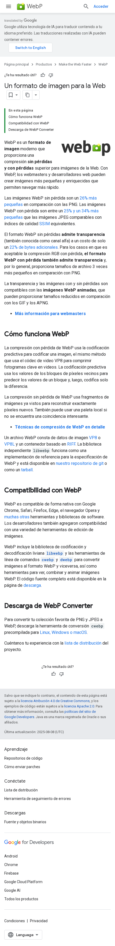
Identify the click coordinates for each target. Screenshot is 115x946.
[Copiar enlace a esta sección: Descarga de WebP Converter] (98, 606)
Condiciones (14, 921)
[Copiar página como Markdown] (27, 94)
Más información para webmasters (50, 313)
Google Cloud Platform (23, 882)
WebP (35, 6)
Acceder (101, 6)
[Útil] (43, 75)
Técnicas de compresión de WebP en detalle (60, 427)
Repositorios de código (23, 758)
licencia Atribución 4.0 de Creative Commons (55, 701)
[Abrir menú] (8, 6)
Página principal (16, 64)
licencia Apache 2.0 (79, 706)
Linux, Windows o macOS (63, 632)
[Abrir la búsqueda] (86, 6)
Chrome (11, 865)
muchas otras (16, 516)
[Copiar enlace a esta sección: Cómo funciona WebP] (74, 334)
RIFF (71, 444)
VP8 (93, 437)
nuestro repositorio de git (79, 463)
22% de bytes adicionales (34, 247)
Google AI (12, 890)
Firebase (11, 873)
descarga (32, 585)
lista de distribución (82, 643)
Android (11, 856)
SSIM (44, 223)
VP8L (9, 444)
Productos (44, 64)
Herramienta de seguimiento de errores (37, 798)
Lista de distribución (21, 790)
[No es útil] (51, 75)
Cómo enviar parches (22, 767)
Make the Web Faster (75, 64)
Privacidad (39, 921)
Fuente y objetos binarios (25, 822)
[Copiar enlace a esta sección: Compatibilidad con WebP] (86, 491)
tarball (27, 469)
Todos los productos (21, 899)
